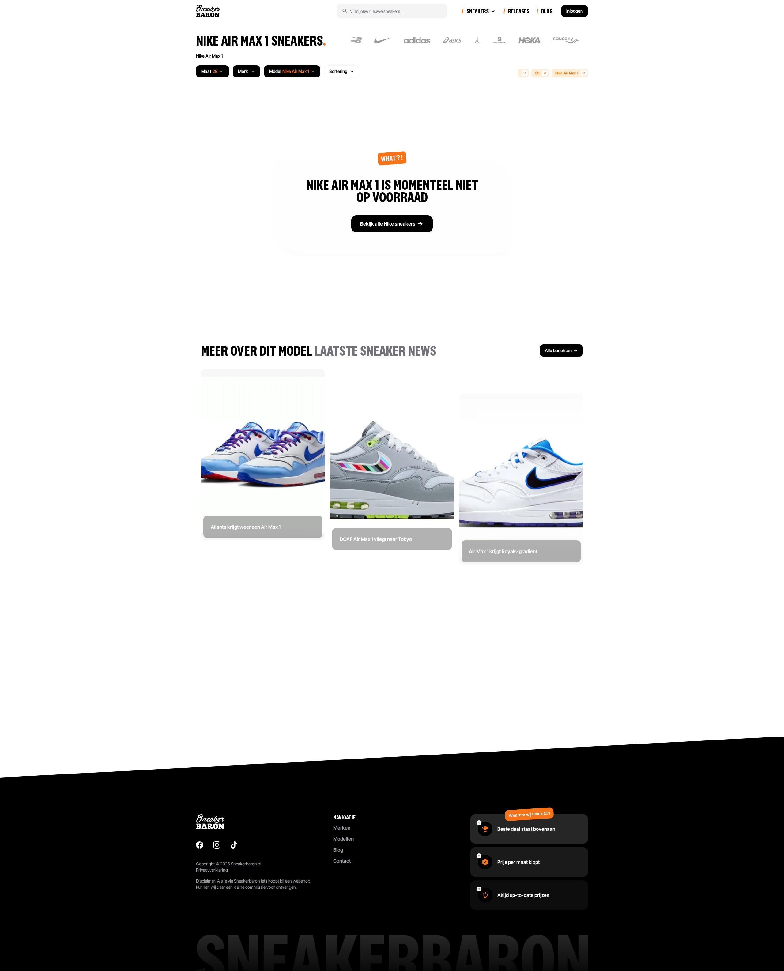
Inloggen (574, 10)
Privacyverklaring (212, 869)
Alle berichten (558, 350)
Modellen (343, 839)
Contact (342, 861)
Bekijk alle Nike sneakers (387, 224)
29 (537, 73)
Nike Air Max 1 (209, 55)
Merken (341, 828)
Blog (338, 850)
